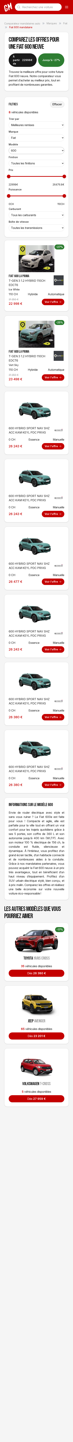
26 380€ (36, 973)
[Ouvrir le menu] (66, 7)
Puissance (15, 189)
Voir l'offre (51, 301)
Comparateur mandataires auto (22, 23)
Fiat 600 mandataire (20, 27)
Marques (52, 23)
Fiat (65, 23)
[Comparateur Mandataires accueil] (8, 7)
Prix (11, 169)
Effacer (57, 104)
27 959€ (36, 1099)
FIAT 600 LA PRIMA (19, 276)
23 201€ (36, 1036)
